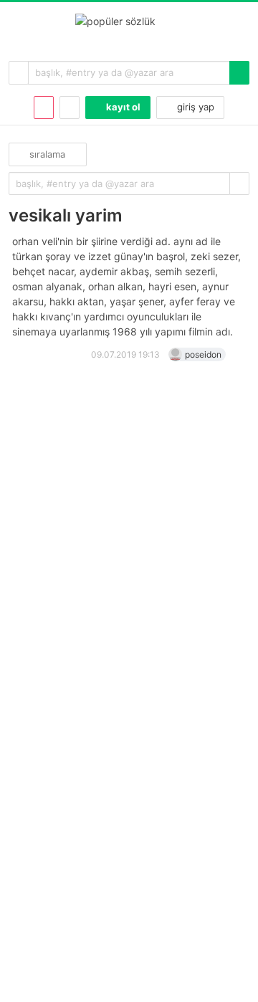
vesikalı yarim (66, 215)
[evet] (239, 184)
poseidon (203, 354)
